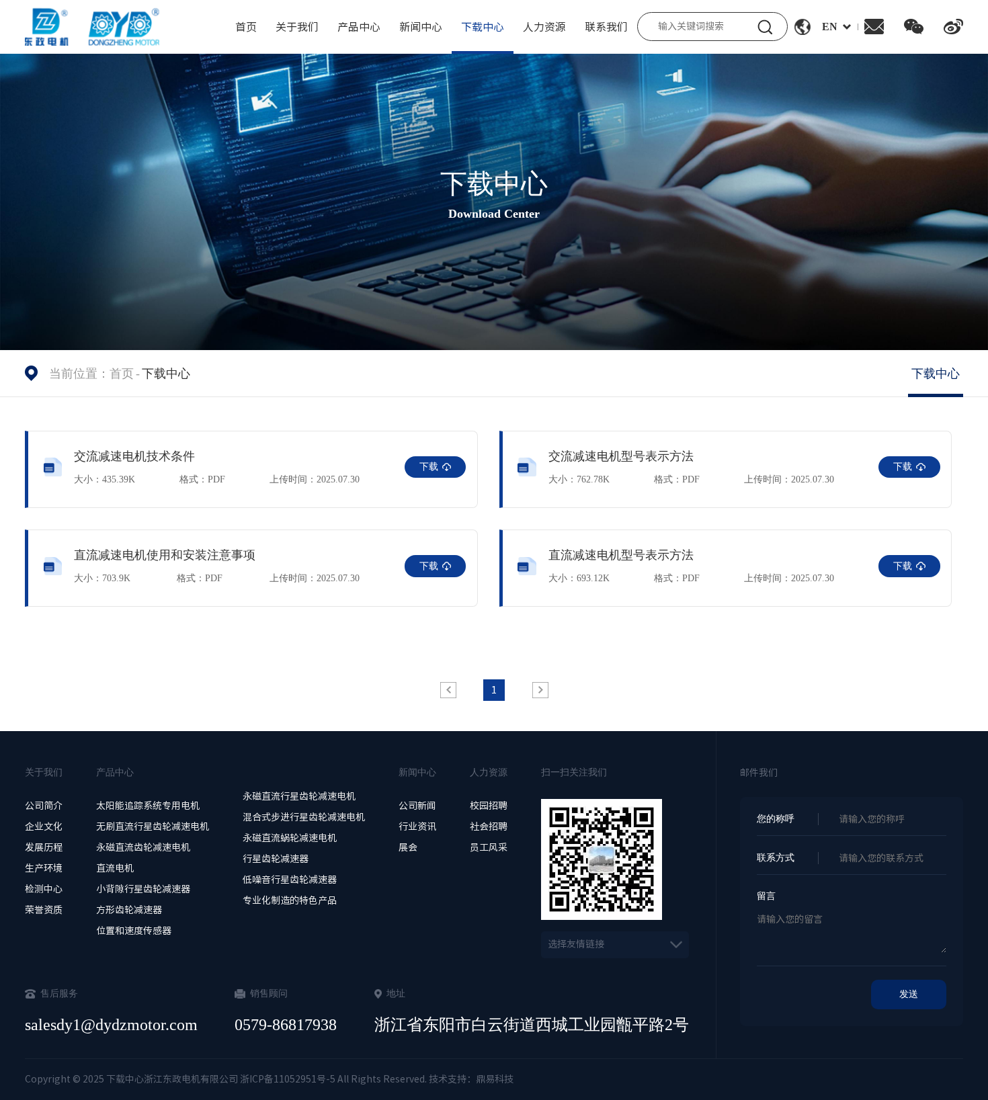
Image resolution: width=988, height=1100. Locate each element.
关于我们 (297, 27)
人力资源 (544, 27)
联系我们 (606, 27)
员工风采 (488, 847)
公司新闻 (417, 805)
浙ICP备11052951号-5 (286, 1079)
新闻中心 (420, 27)
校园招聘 (488, 805)
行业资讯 (417, 826)
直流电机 (115, 868)
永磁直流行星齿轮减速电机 (299, 796)
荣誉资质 (44, 910)
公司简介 (44, 805)
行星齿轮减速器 (275, 858)
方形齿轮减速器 (129, 910)
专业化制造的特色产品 (290, 900)
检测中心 (44, 889)
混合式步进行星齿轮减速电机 (304, 817)
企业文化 (44, 826)
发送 (908, 994)
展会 (408, 847)
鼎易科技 (494, 1079)
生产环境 (44, 868)
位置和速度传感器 (133, 930)
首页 (246, 27)
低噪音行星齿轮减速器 (290, 879)
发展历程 (44, 847)
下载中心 (482, 27)
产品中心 (358, 27)
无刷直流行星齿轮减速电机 (152, 826)
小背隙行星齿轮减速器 (143, 889)
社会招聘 (488, 826)
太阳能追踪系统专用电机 (148, 805)
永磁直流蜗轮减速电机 (290, 838)
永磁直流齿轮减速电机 (143, 847)
